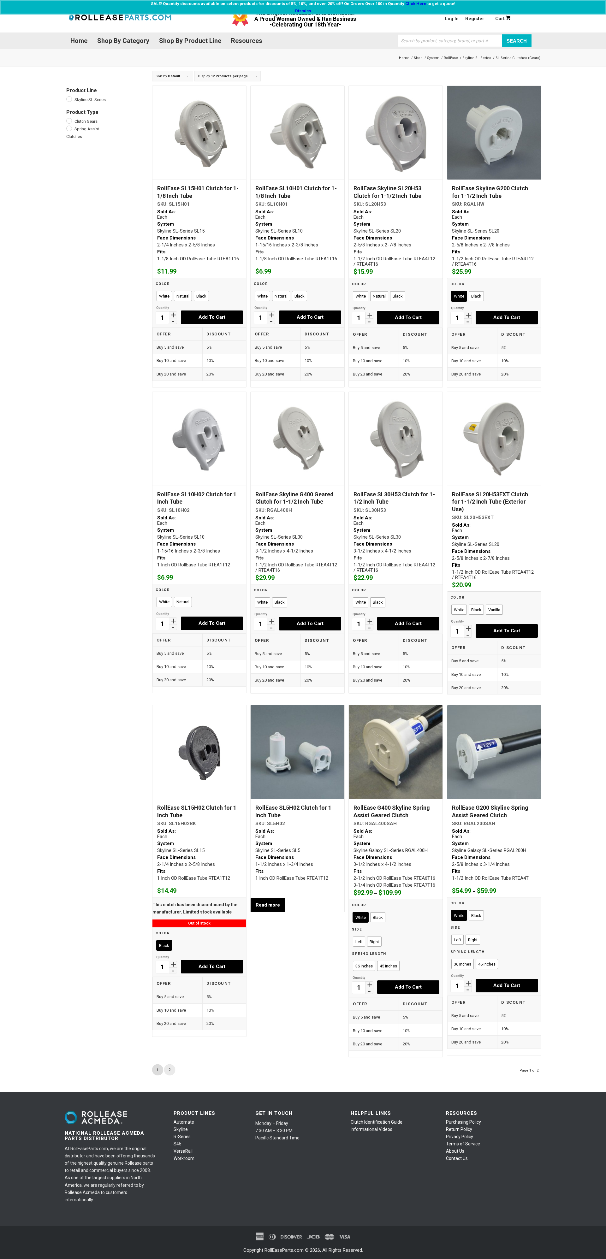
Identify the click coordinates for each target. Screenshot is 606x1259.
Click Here (415, 3)
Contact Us (457, 1158)
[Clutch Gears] (68, 120)
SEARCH (517, 40)
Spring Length (369, 954)
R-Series (182, 1136)
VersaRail (183, 1151)
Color (163, 284)
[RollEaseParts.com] (120, 19)
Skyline (181, 1129)
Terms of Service (463, 1143)
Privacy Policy (459, 1136)
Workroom (184, 1158)
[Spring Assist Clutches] (68, 128)
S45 (177, 1143)
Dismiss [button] (303, 11)
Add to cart (212, 317)
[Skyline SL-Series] (68, 98)
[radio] (164, 296)
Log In (452, 18)
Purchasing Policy (463, 1122)
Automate (184, 1122)
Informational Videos (371, 1129)
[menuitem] (452, 18)
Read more (268, 905)
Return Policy (459, 1129)
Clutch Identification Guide (376, 1122)
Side (357, 929)
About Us (455, 1151)
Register (474, 18)
